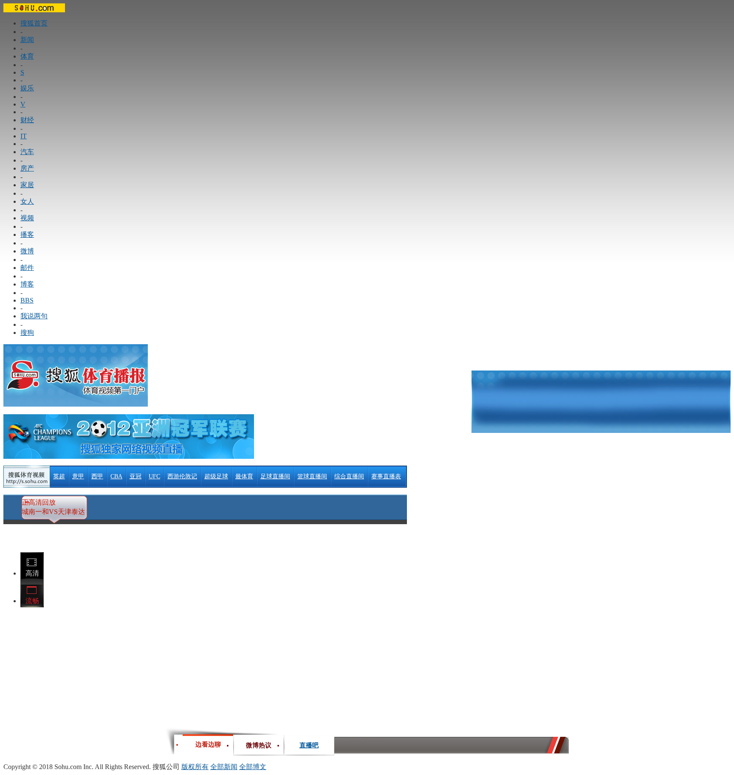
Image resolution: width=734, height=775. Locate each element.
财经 (27, 120)
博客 (27, 284)
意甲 (78, 476)
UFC (154, 476)
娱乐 (27, 88)
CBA (116, 476)
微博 (27, 251)
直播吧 (309, 743)
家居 (27, 184)
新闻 (27, 39)
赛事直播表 (386, 476)
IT (23, 136)
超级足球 (216, 476)
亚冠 (135, 476)
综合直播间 (349, 476)
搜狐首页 (34, 23)
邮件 (27, 267)
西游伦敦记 (182, 476)
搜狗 (27, 332)
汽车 (27, 151)
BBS (27, 300)
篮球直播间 (312, 476)
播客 (27, 234)
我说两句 (34, 316)
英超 (59, 476)
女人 (27, 201)
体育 (27, 56)
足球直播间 (275, 476)
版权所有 (195, 766)
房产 (27, 168)
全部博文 (252, 766)
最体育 (244, 476)
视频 (27, 218)
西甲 (97, 476)
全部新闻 (223, 766)
